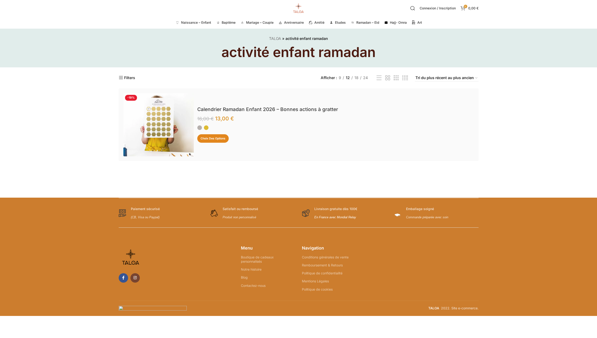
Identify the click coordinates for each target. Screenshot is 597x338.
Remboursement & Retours (322, 265)
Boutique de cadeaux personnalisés (257, 259)
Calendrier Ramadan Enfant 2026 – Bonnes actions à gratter (267, 109)
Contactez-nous (253, 286)
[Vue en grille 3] (396, 78)
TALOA (275, 38)
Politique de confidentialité (322, 273)
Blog (244, 277)
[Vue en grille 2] (387, 78)
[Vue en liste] (379, 78)
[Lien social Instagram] (135, 278)
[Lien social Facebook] (123, 278)
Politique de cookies (317, 289)
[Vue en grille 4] (405, 78)
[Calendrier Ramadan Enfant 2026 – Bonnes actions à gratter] (158, 124)
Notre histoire (251, 269)
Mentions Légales (315, 281)
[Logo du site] (299, 7)
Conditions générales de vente (325, 257)
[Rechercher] (412, 8)
